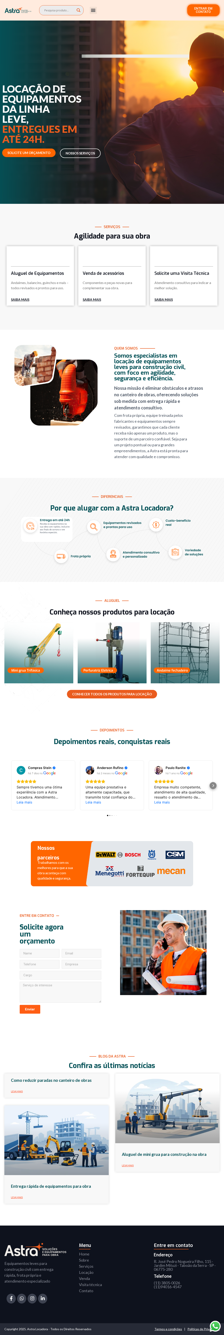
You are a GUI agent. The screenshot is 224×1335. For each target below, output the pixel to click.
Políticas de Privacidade (203, 1329)
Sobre (84, 1260)
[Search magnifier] (78, 10)
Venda (84, 1278)
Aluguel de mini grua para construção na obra (164, 1154)
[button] (93, 10)
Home (84, 1254)
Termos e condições (168, 1329)
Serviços (86, 1266)
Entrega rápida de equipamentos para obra (51, 1186)
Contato (86, 1290)
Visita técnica (90, 1284)
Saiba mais (20, 299)
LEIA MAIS (17, 1091)
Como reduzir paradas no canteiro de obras (51, 1080)
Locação (86, 1272)
